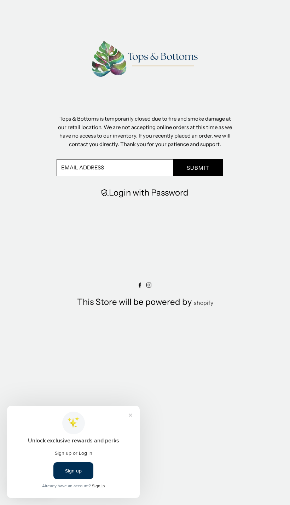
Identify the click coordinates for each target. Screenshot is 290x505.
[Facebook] (140, 285)
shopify (203, 302)
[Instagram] (148, 285)
